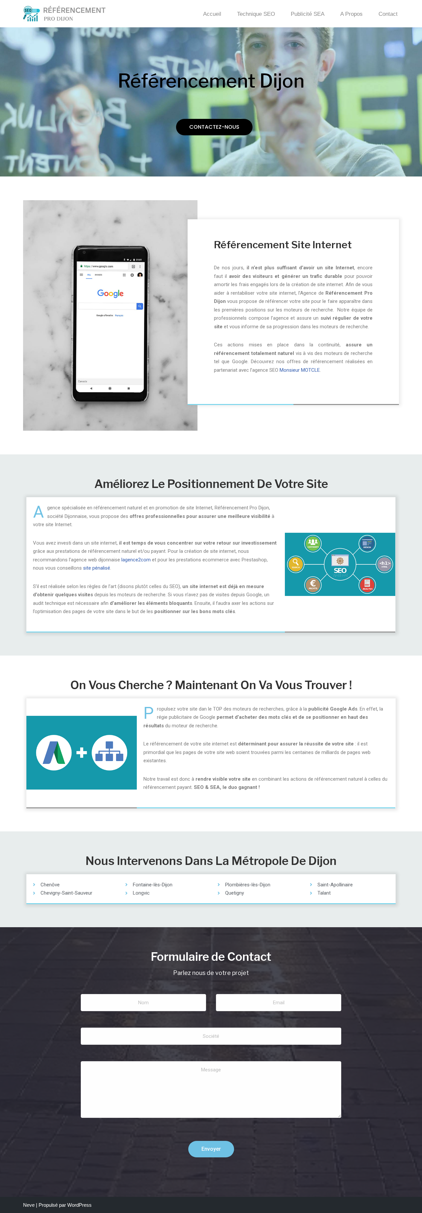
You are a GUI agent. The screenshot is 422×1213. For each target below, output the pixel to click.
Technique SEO (256, 14)
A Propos (351, 14)
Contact (388, 14)
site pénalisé (96, 568)
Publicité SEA (307, 14)
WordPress (79, 1205)
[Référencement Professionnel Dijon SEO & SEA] (64, 13)
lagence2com (136, 560)
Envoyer (211, 1149)
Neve (29, 1205)
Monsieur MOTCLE (300, 370)
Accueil (212, 14)
